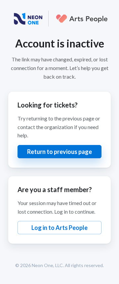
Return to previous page (59, 151)
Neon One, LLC (47, 265)
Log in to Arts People (59, 227)
